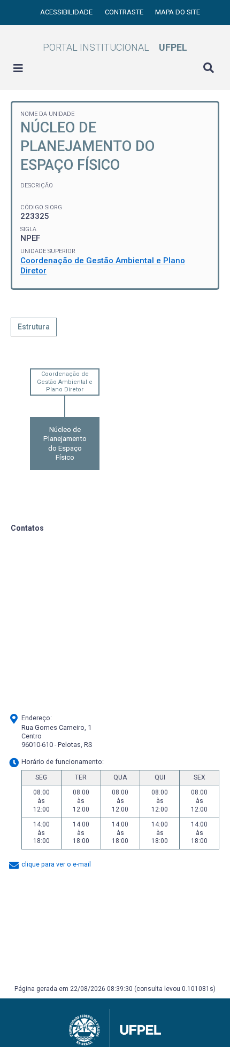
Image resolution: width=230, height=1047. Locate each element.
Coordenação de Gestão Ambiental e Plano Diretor (65, 382)
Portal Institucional (115, 47)
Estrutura (34, 326)
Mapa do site (177, 12)
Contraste (125, 12)
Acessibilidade (67, 12)
